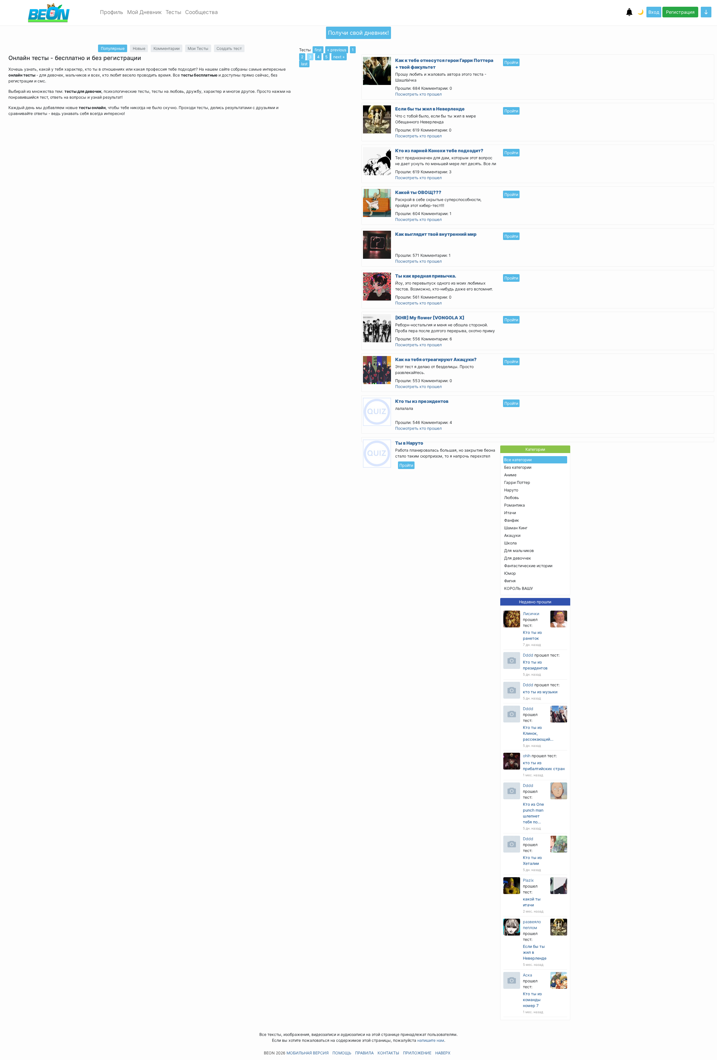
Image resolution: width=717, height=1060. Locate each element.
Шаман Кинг (515, 527)
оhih (526, 755)
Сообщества (201, 12)
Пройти (511, 62)
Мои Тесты (198, 48)
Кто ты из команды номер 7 (532, 999)
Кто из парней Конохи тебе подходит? (439, 150)
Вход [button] (653, 12)
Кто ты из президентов (421, 401)
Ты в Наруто (409, 443)
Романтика (514, 505)
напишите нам (430, 1040)
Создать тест (229, 48)
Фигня (510, 580)
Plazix (528, 880)
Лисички (531, 613)
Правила (364, 1052)
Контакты (388, 1052)
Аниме (510, 474)
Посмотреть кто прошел (418, 94)
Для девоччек (517, 558)
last (304, 63)
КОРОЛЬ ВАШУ (518, 588)
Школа (510, 543)
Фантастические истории (528, 565)
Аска (527, 975)
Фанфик (511, 520)
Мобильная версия (308, 1052)
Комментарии (166, 48)
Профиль (111, 12)
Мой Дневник (144, 12)
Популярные (113, 48)
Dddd (528, 655)
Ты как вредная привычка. (425, 276)
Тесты (173, 12)
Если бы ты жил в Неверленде (430, 109)
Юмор (510, 573)
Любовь (511, 497)
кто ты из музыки (540, 691)
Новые (139, 48)
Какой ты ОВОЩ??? (418, 192)
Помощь (341, 1052)
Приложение (417, 1052)
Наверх (442, 1052)
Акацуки (512, 535)
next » (339, 56)
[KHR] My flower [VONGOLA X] (429, 317)
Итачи (510, 512)
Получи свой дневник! (358, 32)
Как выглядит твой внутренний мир (435, 234)
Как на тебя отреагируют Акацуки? (436, 359)
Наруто (511, 490)
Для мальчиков (519, 550)
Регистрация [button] (680, 12)
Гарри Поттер (517, 482)
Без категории (517, 467)
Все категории (518, 459)
